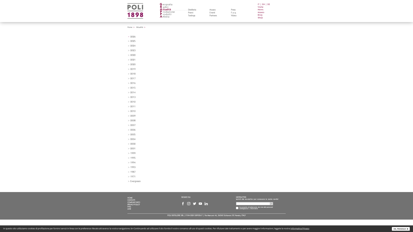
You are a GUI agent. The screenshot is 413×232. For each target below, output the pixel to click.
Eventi (212, 13)
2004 (133, 139)
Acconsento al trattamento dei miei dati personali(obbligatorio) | (256, 208)
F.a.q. (234, 13)
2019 (133, 69)
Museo (213, 10)
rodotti (165, 14)
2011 (133, 106)
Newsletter (241, 197)
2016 (133, 83)
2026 (133, 37)
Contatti (131, 200)
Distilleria (192, 10)
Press (233, 10)
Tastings (191, 16)
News (260, 10)
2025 (133, 41)
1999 (133, 153)
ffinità (164, 17)
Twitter (194, 203)
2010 (133, 111)
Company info (133, 202)
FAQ (129, 207)
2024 (133, 46)
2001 (133, 148)
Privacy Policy (133, 205)
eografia (166, 4)
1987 (133, 172)
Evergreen (135, 181)
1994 (133, 162)
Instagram (188, 203)
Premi (190, 13)
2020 (133, 64)
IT (259, 4)
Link (129, 209)
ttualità (165, 9)
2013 (133, 97)
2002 (133, 144)
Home (129, 27)
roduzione (167, 12)
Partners (213, 16)
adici (164, 7)
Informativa (254, 208)
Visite (260, 7)
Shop (260, 18)
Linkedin (206, 203)
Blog (260, 15)
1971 (133, 176)
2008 (133, 120)
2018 (133, 74)
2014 (133, 92)
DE (268, 4)
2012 (133, 102)
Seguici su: (186, 197)
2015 (133, 88)
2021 (133, 60)
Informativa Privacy (300, 228)
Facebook (183, 203)
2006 (133, 130)
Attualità (139, 27)
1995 (133, 158)
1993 (133, 167)
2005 (133, 134)
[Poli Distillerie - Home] (135, 21)
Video (234, 16)
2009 (133, 116)
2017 (133, 78)
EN (263, 4)
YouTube (200, 203)
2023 (133, 50)
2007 (133, 125)
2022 (133, 55)
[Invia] (271, 203)
